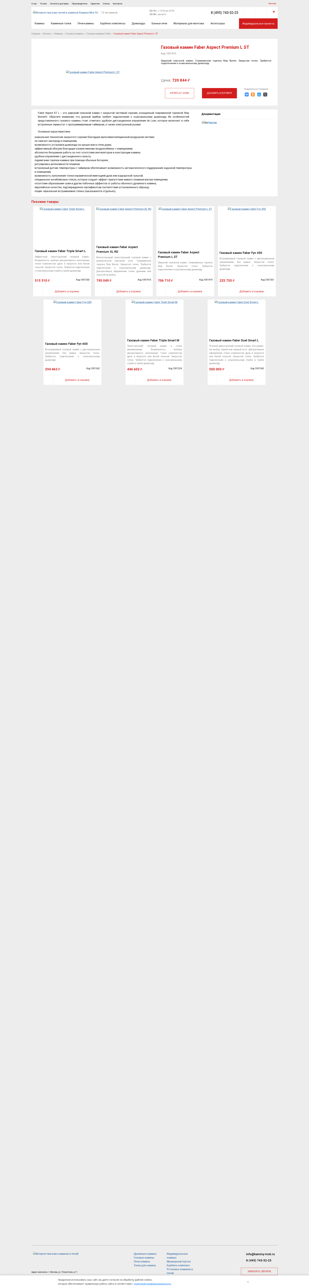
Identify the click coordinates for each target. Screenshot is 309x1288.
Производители (79, 3)
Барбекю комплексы (112, 23)
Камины (39, 23)
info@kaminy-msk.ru (260, 1254)
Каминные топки (61, 23)
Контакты (117, 3)
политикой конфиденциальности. (152, 1283)
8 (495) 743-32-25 (224, 12)
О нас (34, 3)
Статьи (106, 3)
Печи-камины (86, 23)
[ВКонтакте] (247, 94)
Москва (272, 3)
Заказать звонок (259, 1271)
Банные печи (159, 23)
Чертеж (212, 122)
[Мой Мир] (259, 94)
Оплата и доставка (59, 3)
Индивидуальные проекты (258, 23)
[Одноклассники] (253, 94)
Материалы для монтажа (188, 23)
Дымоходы (138, 23)
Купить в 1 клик (179, 93)
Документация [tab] (210, 114)
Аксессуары (218, 23)
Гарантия (95, 3)
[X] (265, 94)
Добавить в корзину (219, 93)
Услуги (43, 3)
